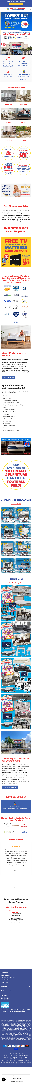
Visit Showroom (9, 357)
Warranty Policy (23, 1035)
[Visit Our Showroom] (24, 55)
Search (9, 1033)
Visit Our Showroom (10, 767)
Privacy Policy (6, 1037)
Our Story (21, 1037)
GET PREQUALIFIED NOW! (16, 4)
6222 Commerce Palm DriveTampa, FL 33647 (8, 957)
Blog (26, 1037)
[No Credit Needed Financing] (24, 42)
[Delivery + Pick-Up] (8, 42)
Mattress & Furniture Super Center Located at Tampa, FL (16, 1040)
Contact (21, 1033)
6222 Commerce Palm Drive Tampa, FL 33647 (16, 891)
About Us (15, 1033)
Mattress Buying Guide (15, 1038)
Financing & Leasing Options (10, 1035)
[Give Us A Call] (8, 55)
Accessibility (14, 1037)
